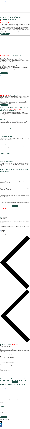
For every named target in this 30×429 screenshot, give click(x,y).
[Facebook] (1, 426)
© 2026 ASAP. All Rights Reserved (5, 419)
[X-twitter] (1, 422)
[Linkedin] (1, 424)
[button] (15, 12)
